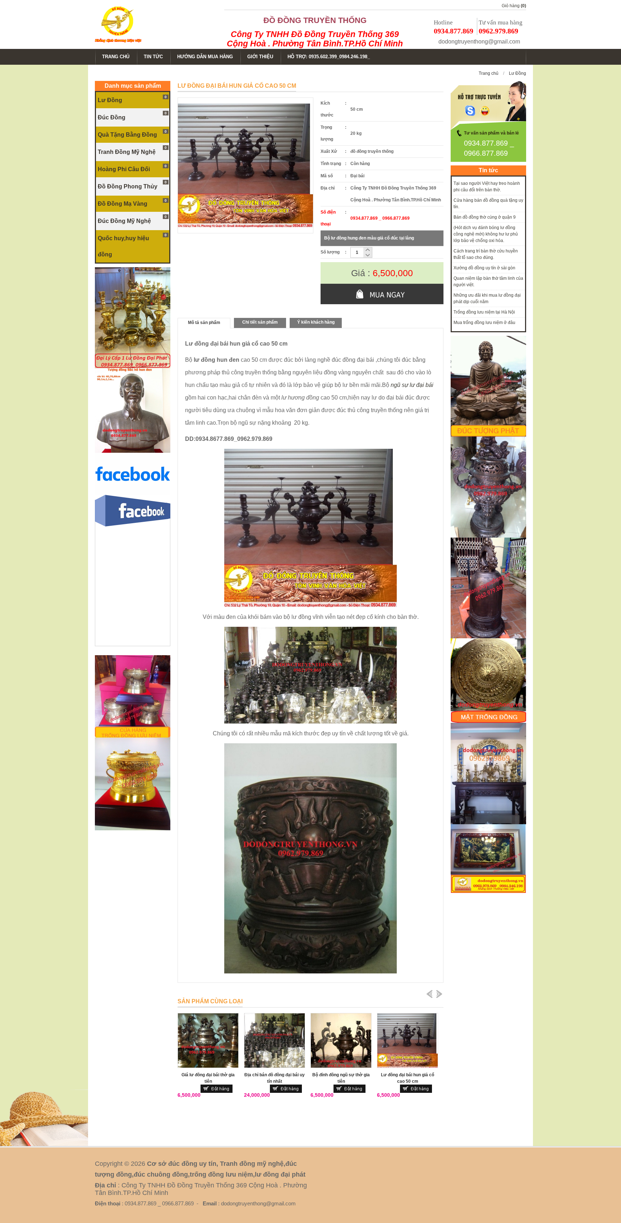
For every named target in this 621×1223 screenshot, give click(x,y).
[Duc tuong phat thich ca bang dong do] (488, 435)
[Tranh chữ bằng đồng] (488, 891)
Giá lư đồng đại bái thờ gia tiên (208, 1078)
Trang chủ (488, 73)
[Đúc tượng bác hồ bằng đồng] (132, 451)
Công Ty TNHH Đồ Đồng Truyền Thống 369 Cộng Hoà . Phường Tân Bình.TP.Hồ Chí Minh (315, 38)
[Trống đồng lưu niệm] (132, 736)
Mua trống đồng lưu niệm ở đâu (484, 322)
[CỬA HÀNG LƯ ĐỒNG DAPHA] (132, 366)
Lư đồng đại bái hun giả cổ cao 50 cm (407, 1078)
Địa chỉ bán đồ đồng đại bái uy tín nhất (274, 1078)
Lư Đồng (517, 73)
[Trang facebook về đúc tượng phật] (132, 493)
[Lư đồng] (488, 536)
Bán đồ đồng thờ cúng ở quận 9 (485, 217)
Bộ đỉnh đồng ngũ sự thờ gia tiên (341, 1078)
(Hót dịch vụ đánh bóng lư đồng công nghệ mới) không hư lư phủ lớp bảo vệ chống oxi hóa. (486, 234)
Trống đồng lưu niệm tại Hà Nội (484, 312)
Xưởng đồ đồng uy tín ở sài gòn (484, 267)
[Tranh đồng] (488, 721)
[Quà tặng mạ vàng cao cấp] (132, 828)
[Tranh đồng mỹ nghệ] (488, 636)
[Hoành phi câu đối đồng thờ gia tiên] (488, 822)
